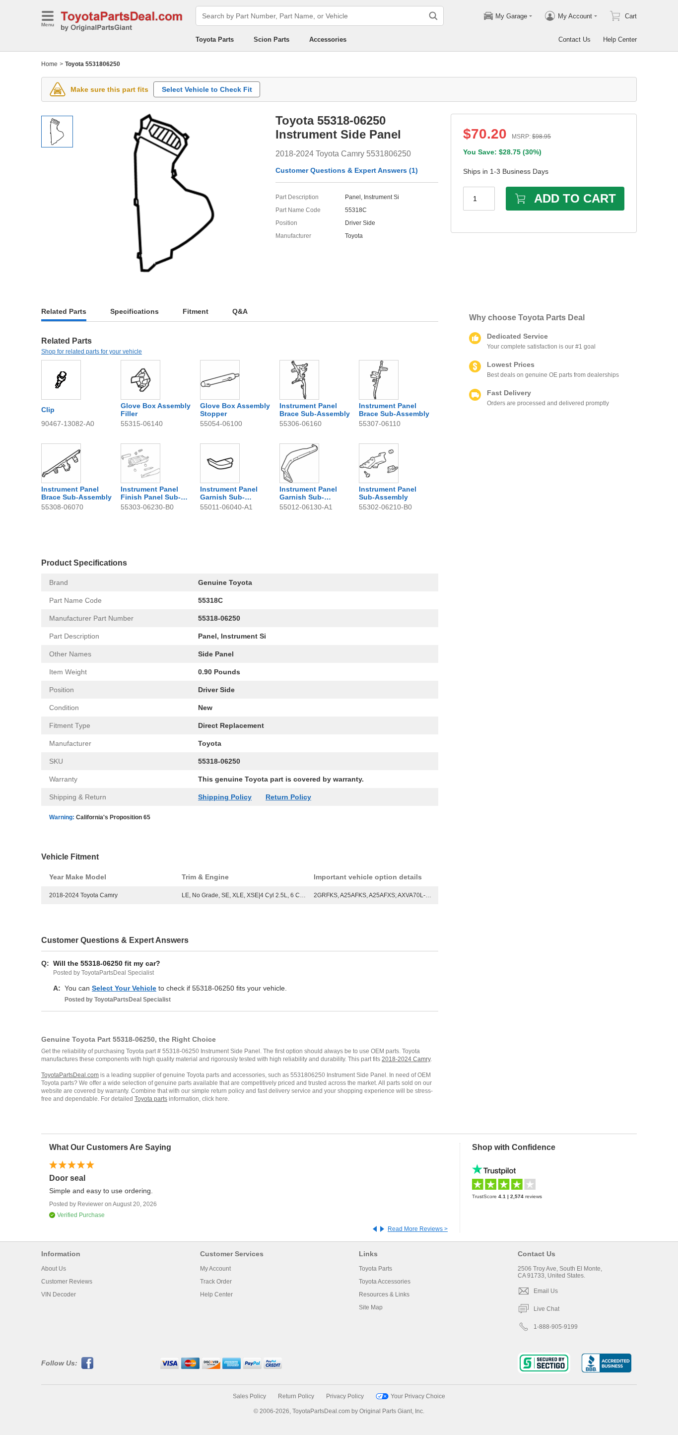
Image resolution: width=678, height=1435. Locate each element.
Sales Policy (249, 1396)
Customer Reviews (66, 1281)
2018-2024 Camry (406, 1059)
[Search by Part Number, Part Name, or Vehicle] (433, 16)
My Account (215, 1268)
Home (49, 64)
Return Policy (288, 797)
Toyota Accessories (384, 1281)
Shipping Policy (225, 797)
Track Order (216, 1281)
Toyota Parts (215, 39)
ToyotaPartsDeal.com (70, 1075)
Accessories (327, 39)
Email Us (546, 1291)
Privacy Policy (345, 1396)
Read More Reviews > (418, 1228)
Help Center (620, 39)
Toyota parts (151, 1098)
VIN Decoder (58, 1294)
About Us (53, 1268)
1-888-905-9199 (556, 1326)
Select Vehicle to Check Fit (207, 89)
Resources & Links (384, 1294)
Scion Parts (271, 39)
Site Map (371, 1307)
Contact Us (574, 39)
